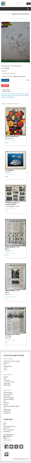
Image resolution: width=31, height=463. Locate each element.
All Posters (8, 14)
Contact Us (6, 428)
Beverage (6, 363)
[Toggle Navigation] (28, 8)
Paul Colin (6, 402)
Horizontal (6, 380)
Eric (5, 408)
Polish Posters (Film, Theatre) (12, 361)
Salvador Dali (7, 413)
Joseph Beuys (7, 409)
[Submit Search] (28, 3)
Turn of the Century (9, 382)
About (4, 423)
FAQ (4, 424)
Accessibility (6, 431)
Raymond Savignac (9, 399)
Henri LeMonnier (8, 394)
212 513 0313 (7, 440)
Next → (27, 18)
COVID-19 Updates (8, 430)
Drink (5, 378)
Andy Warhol (7, 411)
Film (5, 364)
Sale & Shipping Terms (9, 426)
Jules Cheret (7, 396)
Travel (5, 368)
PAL (5, 401)
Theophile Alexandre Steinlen (11, 406)
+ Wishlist (5, 85)
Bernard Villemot (8, 392)
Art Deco (6, 377)
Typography (7, 383)
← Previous (20, 18)
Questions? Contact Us (19, 76)
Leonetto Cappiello (9, 397)
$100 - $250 (7, 385)
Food (5, 369)
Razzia (5, 404)
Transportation (8, 366)
